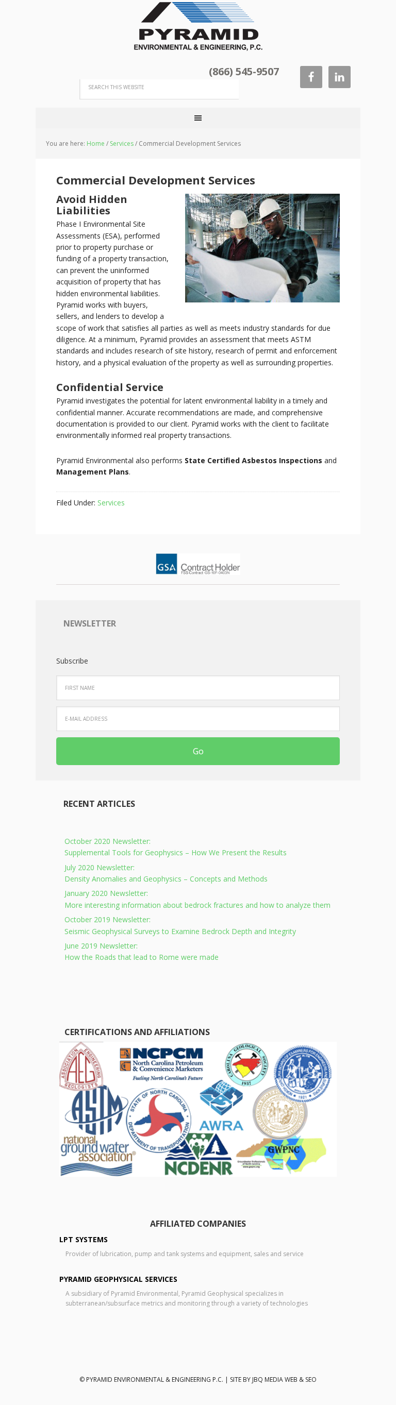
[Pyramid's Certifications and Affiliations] (198, 1173)
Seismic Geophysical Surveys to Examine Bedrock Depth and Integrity (180, 925)
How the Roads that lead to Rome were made (141, 951)
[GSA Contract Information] (197, 570)
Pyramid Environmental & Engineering (198, 26)
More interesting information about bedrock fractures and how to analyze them (197, 898)
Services (111, 502)
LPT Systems (83, 1239)
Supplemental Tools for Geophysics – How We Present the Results (175, 846)
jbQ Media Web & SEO (284, 1379)
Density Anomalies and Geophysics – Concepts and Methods (166, 873)
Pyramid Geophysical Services (118, 1279)
